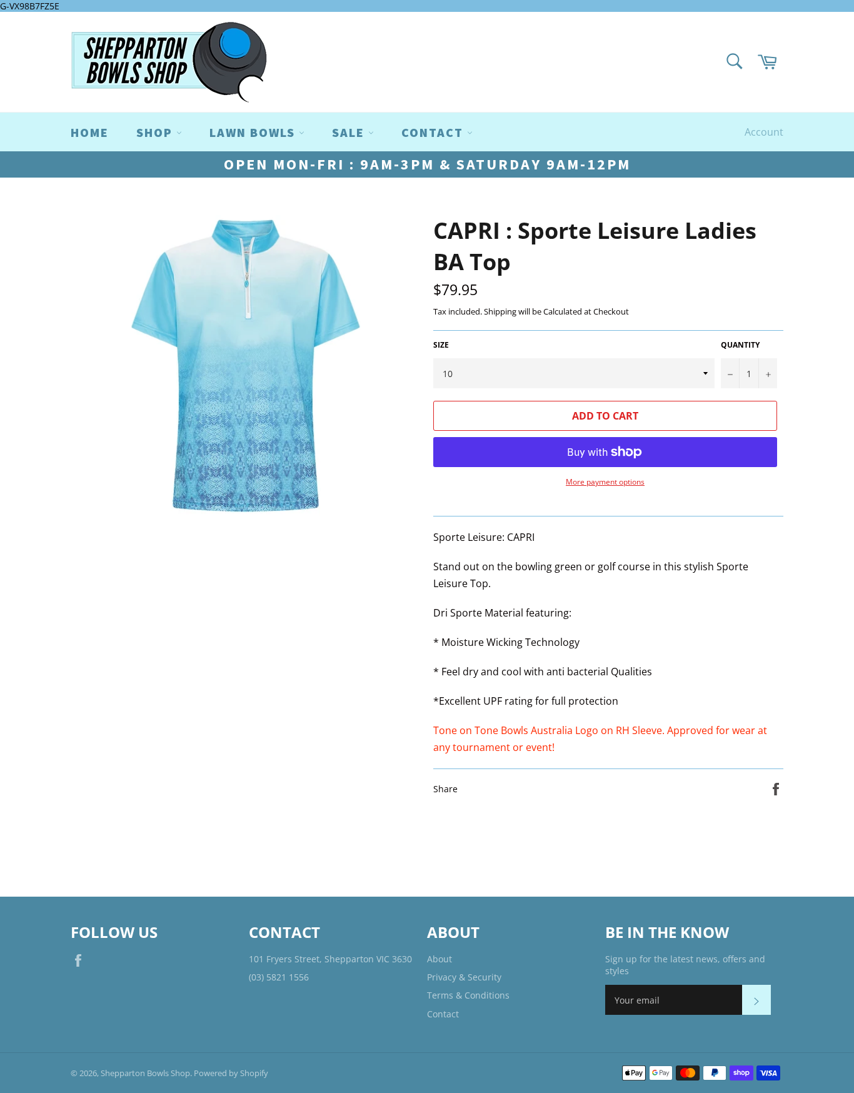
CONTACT (434, 132)
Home (90, 132)
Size (441, 345)
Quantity (740, 345)
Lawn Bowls (254, 132)
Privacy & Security (464, 977)
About (439, 959)
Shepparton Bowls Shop (145, 1073)
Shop (156, 132)
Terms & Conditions (468, 995)
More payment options (605, 482)
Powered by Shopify (231, 1073)
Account (764, 132)
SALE (350, 132)
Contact (443, 1014)
